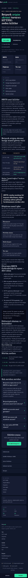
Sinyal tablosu (6, 482)
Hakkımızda (6, 452)
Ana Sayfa (4, 8)
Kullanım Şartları (7, 466)
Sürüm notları (10, 94)
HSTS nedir (4, 534)
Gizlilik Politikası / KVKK (9, 456)
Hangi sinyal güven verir (13, 83)
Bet (9, 2)
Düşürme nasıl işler (11, 86)
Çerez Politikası (7, 461)
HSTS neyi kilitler (11, 80)
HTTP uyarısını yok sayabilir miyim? (10, 418)
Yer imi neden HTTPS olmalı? (10, 426)
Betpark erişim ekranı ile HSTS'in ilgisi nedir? (12, 384)
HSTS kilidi (5, 480)
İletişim (5, 470)
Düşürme (5, 485)
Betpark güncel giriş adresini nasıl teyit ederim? (13, 403)
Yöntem (5, 489)
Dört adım (6, 40)
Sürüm (4, 492)
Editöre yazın (5, 558)
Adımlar (3, 539)
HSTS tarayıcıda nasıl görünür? (11, 410)
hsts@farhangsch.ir (14, 443)
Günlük (9, 8)
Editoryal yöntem (11, 91)
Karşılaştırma (17, 40)
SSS (2, 549)
